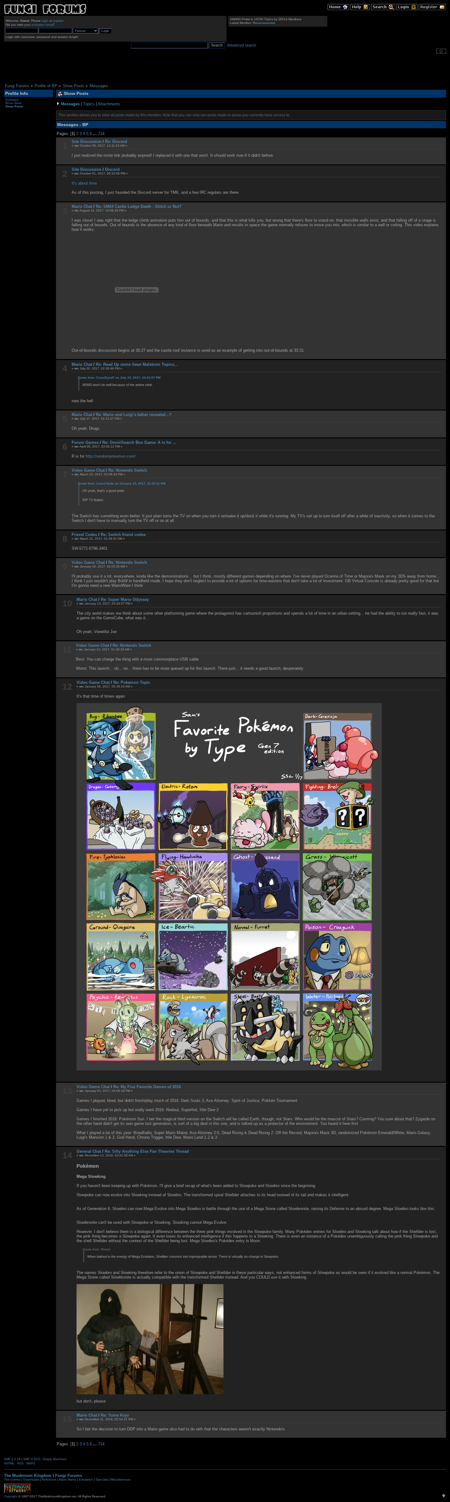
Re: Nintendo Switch (127, 470)
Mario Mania (67, 1479)
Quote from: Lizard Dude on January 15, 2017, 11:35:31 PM (121, 483)
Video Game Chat (88, 470)
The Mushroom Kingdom (27, 1475)
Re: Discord (116, 141)
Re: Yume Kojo (115, 1415)
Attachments (109, 104)
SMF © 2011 (32, 1459)
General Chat (89, 1151)
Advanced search (241, 45)
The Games (12, 1479)
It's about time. (85, 183)
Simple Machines (54, 1459)
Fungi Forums (68, 1475)
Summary (11, 99)
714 (101, 133)
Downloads (31, 1479)
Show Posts (14, 106)
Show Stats (13, 103)
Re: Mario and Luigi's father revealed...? (133, 414)
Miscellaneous (120, 1479)
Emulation (86, 1479)
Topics (89, 104)
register (58, 20)
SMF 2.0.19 (12, 1459)
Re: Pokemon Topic (131, 682)
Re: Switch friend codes (123, 534)
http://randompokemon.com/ (111, 456)
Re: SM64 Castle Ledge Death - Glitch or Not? (139, 206)
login (45, 20)
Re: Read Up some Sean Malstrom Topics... (137, 364)
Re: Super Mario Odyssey (125, 599)
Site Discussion (86, 141)
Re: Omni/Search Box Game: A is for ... (139, 442)
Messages (70, 104)
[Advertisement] (225, 68)
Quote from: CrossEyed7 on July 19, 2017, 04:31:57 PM (119, 377)
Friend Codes (84, 534)
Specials (102, 1479)
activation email (42, 24)
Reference (49, 1479)
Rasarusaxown (264, 22)
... (95, 133)
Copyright (10, 1496)
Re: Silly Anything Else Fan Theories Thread (147, 1151)
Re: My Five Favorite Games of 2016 (147, 1086)
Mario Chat (82, 206)
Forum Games (85, 442)
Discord (112, 169)
